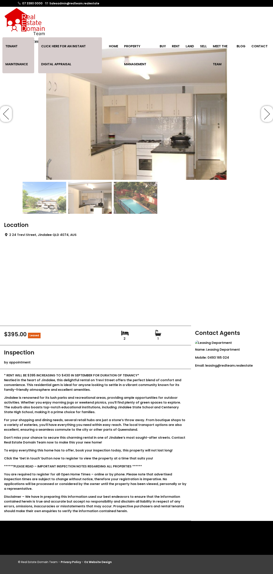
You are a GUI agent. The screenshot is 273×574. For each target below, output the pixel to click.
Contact (259, 46)
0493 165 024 (218, 357)
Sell (203, 46)
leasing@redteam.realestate (229, 365)
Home (113, 46)
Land (190, 46)
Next (267, 114)
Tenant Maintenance (16, 55)
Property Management (135, 55)
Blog (241, 46)
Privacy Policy (71, 562)
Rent (176, 46)
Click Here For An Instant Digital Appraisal (63, 55)
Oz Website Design (98, 562)
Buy (163, 46)
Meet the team (220, 55)
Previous (6, 114)
